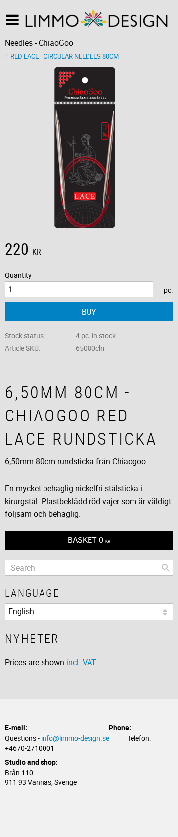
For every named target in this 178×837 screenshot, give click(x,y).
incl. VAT (81, 662)
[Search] (165, 567)
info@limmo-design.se (75, 738)
